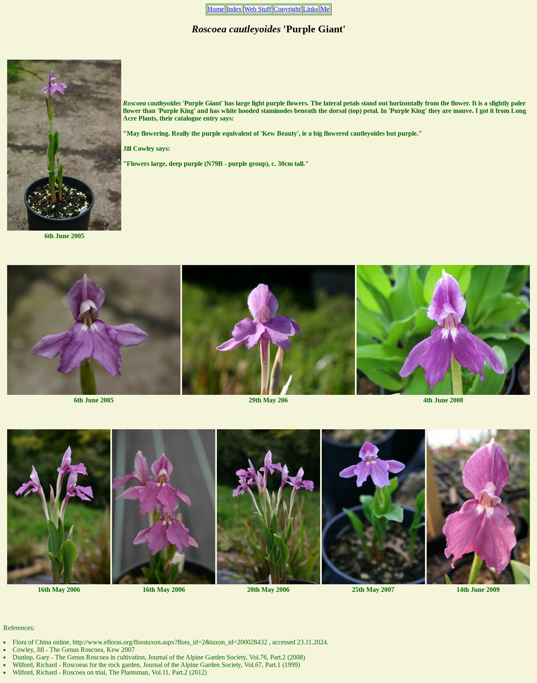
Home (216, 9)
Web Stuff (257, 9)
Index (234, 9)
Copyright (287, 9)
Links (310, 9)
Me (325, 9)
